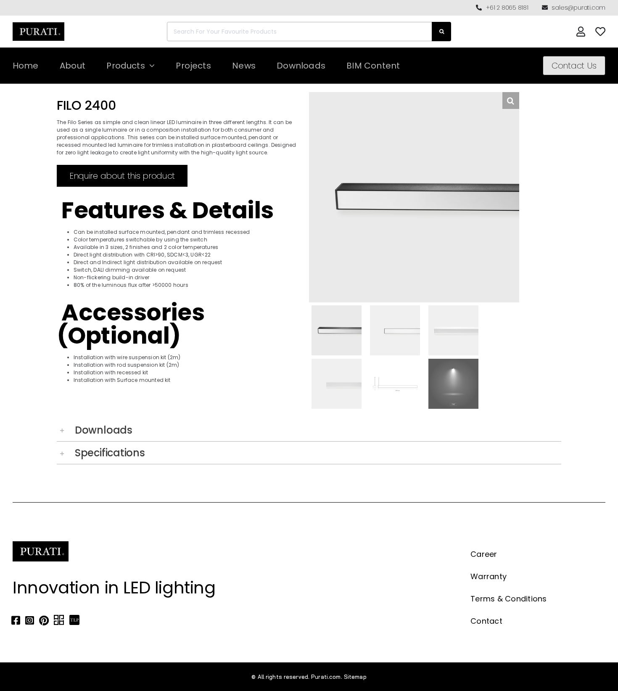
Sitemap (355, 676)
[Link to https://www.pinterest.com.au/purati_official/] (44, 620)
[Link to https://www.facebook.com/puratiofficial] (15, 620)
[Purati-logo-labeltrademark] (38, 24)
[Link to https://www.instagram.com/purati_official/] (29, 620)
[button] (309, 430)
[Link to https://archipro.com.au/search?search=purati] (59, 620)
